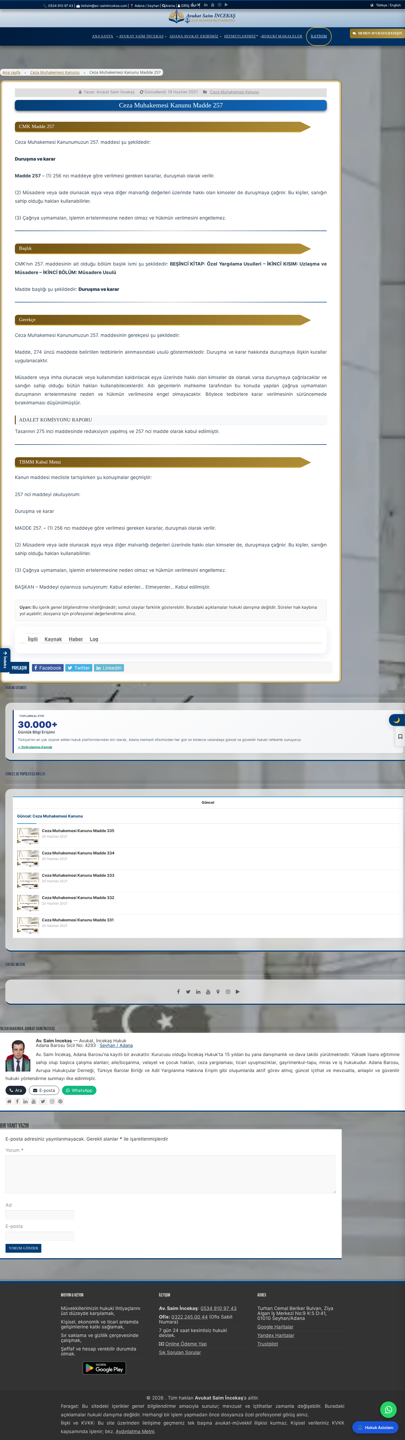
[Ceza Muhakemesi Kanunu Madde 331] (28, 925)
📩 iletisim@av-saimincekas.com (101, 6)
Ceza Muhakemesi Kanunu (55, 72)
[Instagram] (52, 1101)
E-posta (14, 1226)
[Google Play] (226, 4)
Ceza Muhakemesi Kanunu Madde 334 (78, 853)
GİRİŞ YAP (188, 6)
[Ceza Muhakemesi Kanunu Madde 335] (28, 835)
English (395, 5)
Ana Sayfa (102, 36)
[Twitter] (198, 4)
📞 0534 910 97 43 (58, 6)
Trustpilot (267, 1344)
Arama (170, 6)
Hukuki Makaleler (282, 36)
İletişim (319, 36)
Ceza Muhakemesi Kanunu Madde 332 (78, 897)
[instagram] (219, 4)
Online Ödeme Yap (186, 1344)
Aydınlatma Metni (135, 1431)
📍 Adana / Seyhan (144, 6)
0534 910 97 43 (219, 1308)
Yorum (15, 1150)
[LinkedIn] (206, 4)
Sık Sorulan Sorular (180, 1352)
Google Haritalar (275, 1327)
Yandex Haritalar (275, 1335)
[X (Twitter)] (43, 1101)
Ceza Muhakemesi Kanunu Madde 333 (78, 875)
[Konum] (218, 991)
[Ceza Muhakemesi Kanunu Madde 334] (28, 858)
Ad (9, 1205)
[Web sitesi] (9, 1101)
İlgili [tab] (33, 639)
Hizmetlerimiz (240, 36)
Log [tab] (94, 639)
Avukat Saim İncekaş (141, 36)
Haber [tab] (76, 639)
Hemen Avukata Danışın (380, 33)
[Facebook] (192, 4)
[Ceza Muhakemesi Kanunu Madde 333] (28, 880)
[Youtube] (212, 4)
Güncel (208, 802)
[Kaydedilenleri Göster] (400, 736)
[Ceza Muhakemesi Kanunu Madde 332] (28, 902)
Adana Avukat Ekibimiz (193, 36)
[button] (5, 660)
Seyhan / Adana (116, 1045)
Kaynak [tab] (53, 639)
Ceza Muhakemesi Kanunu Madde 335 (78, 830)
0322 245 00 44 (189, 1317)
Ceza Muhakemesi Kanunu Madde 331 (78, 919)
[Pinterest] (60, 1101)
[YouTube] (33, 1101)
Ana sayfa (11, 72)
